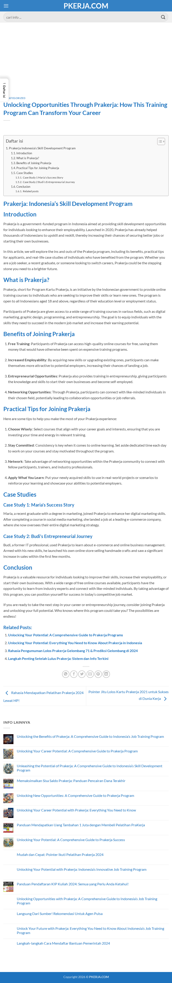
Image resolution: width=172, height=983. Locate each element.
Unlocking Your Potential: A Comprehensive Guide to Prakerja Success (71, 840)
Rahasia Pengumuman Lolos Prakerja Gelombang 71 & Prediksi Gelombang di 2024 (73, 650)
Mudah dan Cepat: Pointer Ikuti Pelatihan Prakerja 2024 (60, 854)
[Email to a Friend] (90, 674)
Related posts (30, 191)
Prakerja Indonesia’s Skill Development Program (42, 148)
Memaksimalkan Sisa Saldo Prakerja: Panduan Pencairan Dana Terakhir (71, 780)
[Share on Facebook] (73, 674)
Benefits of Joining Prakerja (33, 163)
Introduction (24, 153)
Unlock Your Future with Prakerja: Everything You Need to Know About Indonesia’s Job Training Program (90, 930)
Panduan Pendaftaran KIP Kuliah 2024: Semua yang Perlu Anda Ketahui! (73, 884)
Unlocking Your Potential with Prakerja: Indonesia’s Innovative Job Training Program (81, 869)
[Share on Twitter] (82, 674)
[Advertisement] (86, 63)
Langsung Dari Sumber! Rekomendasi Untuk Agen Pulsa (60, 913)
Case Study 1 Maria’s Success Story (43, 177)
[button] (6, 5)
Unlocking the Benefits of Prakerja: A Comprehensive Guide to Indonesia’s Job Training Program (90, 736)
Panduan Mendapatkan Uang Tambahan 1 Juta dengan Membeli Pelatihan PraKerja (81, 825)
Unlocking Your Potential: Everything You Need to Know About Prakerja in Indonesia (75, 643)
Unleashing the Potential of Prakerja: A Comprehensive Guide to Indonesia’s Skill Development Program (89, 768)
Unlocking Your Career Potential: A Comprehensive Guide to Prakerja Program (77, 751)
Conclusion (23, 186)
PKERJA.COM (86, 5)
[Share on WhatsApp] (65, 674)
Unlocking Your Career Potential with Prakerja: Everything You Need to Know (76, 810)
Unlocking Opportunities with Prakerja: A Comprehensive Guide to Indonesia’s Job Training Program (87, 901)
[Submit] (163, 17)
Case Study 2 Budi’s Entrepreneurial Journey (49, 181)
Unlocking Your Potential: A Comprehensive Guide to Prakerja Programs (65, 635)
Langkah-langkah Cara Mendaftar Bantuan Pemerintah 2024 (63, 943)
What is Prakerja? (27, 158)
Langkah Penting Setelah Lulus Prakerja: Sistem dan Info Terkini (58, 658)
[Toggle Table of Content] (159, 141)
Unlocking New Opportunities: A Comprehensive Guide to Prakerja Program (75, 795)
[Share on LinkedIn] (106, 674)
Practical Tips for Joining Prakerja (37, 168)
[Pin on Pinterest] (98, 674)
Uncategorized (14, 98)
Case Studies (24, 173)
